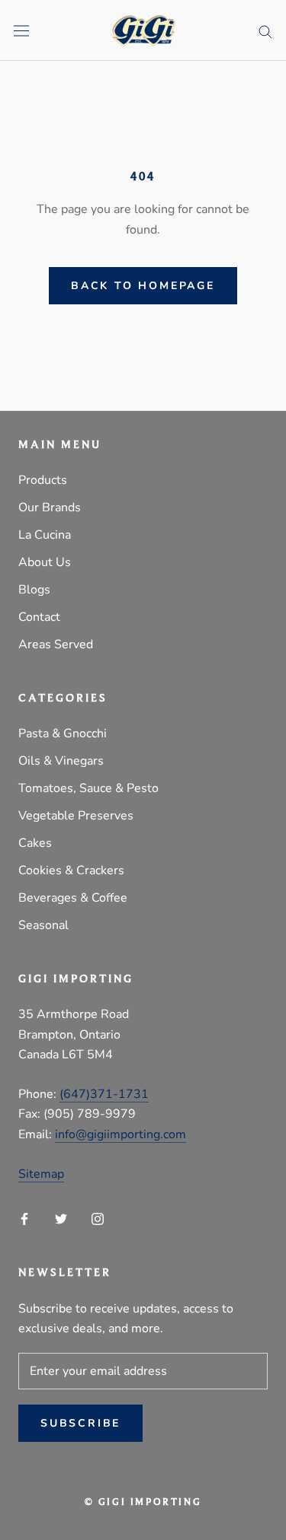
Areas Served (55, 644)
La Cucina (44, 535)
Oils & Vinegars (61, 760)
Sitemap (41, 1174)
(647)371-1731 (104, 1094)
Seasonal (43, 925)
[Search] (265, 30)
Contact (39, 617)
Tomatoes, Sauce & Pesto (88, 788)
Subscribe (80, 1423)
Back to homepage (143, 285)
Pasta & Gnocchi (62, 733)
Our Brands (49, 507)
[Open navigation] (21, 30)
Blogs (34, 589)
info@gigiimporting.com (120, 1134)
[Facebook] (24, 1218)
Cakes (35, 843)
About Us (44, 562)
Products (42, 480)
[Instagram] (98, 1218)
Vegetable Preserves (75, 815)
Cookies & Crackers (71, 870)
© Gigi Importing (143, 1502)
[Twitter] (61, 1218)
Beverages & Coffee (72, 897)
